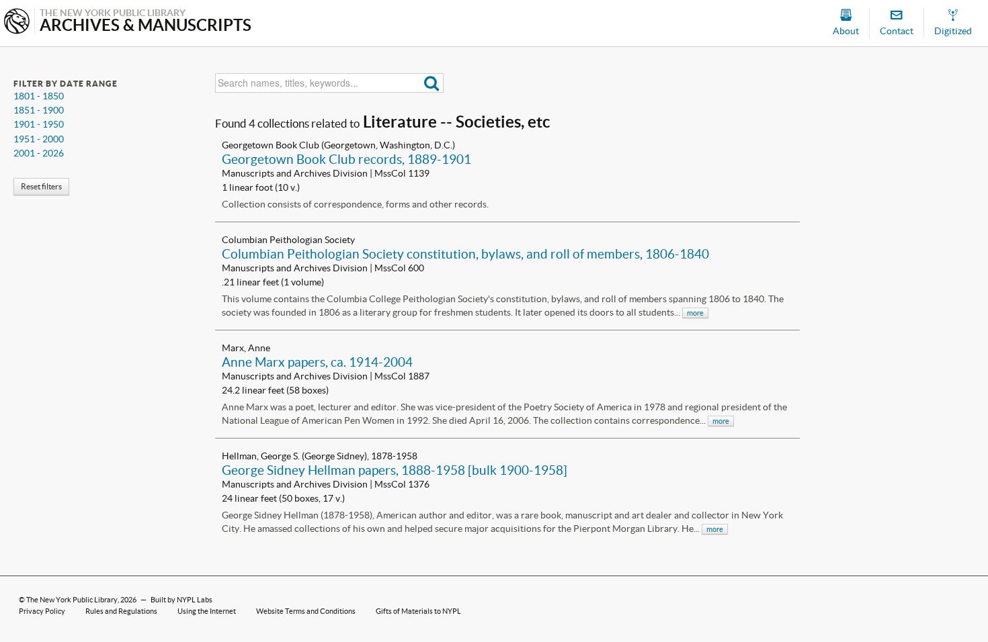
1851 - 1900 (38, 110)
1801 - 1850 (38, 96)
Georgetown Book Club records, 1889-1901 (346, 159)
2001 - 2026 (38, 153)
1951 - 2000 (38, 139)
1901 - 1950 (38, 124)
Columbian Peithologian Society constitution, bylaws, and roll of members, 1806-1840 (465, 253)
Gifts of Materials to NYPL (418, 611)
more (695, 313)
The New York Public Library (72, 600)
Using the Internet (206, 611)
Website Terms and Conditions (306, 611)
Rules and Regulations (121, 611)
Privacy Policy (42, 611)
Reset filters (41, 186)
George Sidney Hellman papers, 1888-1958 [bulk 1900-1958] (394, 470)
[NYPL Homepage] (17, 22)
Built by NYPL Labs (181, 600)
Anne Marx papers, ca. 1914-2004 (317, 362)
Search (432, 83)
